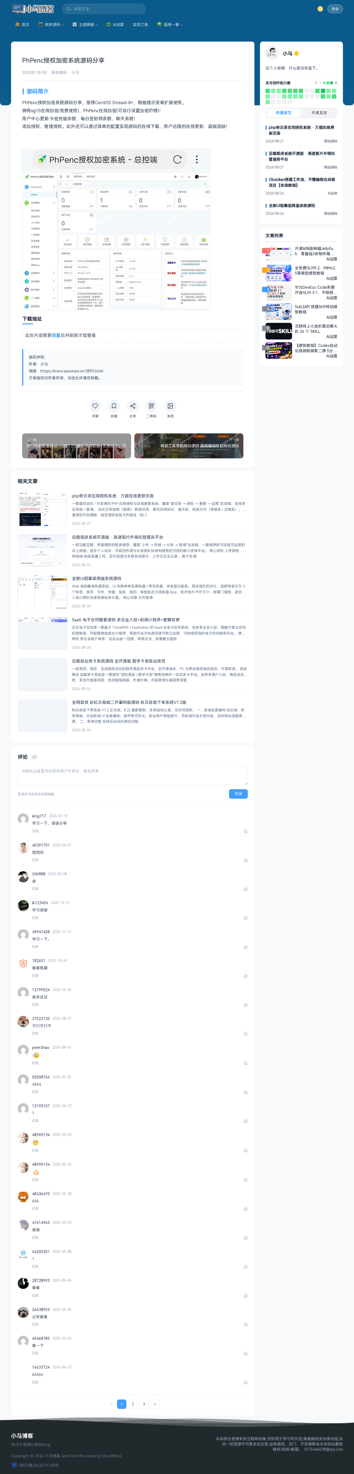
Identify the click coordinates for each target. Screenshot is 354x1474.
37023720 (41, 1018)
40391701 (41, 845)
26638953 (41, 1309)
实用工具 (140, 24)
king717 (39, 816)
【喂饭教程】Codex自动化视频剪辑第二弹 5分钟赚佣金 (316, 348)
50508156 (41, 1077)
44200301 (41, 1251)
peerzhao (41, 1047)
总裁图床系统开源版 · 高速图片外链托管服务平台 (302, 156)
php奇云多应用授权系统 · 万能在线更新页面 (301, 130)
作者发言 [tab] (319, 112)
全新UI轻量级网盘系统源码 (292, 205)
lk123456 (40, 902)
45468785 (41, 1338)
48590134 (41, 1134)
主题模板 (86, 24)
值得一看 (171, 24)
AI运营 (118, 24)
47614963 (41, 1222)
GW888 (38, 874)
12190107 (41, 1105)
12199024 (41, 989)
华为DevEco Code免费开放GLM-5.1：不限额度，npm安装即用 (315, 290)
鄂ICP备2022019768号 (39, 1465)
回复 (35, 831)
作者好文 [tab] (283, 112)
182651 (38, 960)
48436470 (41, 1193)
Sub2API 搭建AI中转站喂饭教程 (316, 309)
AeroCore (70, 1455)
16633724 (41, 1367)
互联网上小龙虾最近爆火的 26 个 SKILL (316, 328)
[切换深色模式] (320, 9)
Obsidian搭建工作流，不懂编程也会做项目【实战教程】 (302, 182)
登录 (335, 9)
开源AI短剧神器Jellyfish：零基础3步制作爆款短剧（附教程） (314, 251)
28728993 (41, 1280)
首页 (25, 24)
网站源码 (59, 72)
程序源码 (52, 24)
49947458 (41, 931)
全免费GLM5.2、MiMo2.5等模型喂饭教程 (315, 270)
